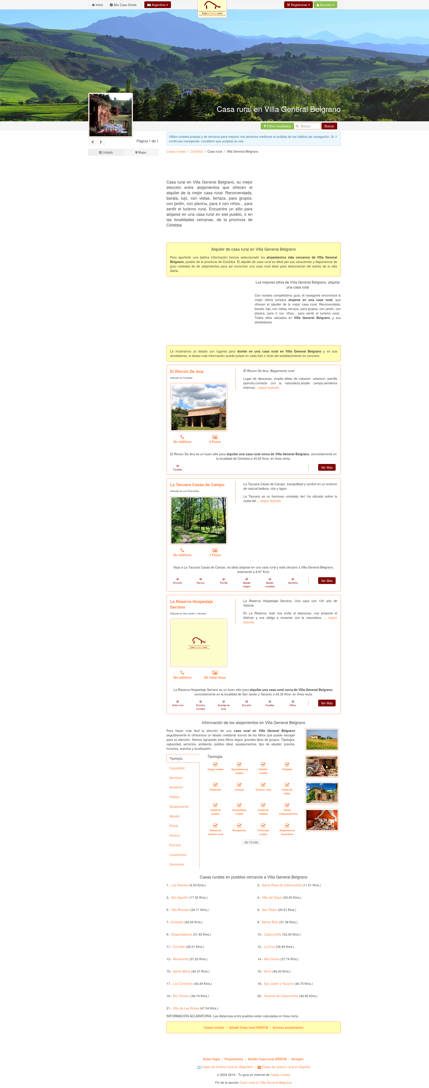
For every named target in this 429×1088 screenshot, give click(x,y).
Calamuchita (273, 934)
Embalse (177, 922)
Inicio (99, 4)
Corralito (179, 946)
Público (174, 797)
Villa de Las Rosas (186, 1008)
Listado (107, 152)
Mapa (141, 152)
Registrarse (299, 4)
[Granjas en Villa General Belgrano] (239, 785)
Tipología (176, 758)
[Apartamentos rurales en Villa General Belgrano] (239, 764)
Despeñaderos (181, 934)
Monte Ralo (270, 922)
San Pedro (269, 909)
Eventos (175, 845)
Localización (178, 854)
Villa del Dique (272, 897)
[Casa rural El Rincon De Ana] (198, 407)
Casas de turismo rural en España (285, 1066)
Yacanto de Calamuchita (281, 996)
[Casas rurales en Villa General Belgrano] (215, 764)
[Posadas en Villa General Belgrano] (287, 764)
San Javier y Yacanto (279, 983)
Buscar (329, 126)
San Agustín (179, 897)
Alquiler (174, 816)
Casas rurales (176, 151)
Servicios (175, 777)
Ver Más (327, 467)
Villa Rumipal (180, 909)
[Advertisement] (247, 168)
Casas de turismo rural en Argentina (227, 1066)
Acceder (325, 4)
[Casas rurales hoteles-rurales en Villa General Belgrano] (263, 764)
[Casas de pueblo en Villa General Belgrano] (215, 805)
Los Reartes (179, 885)
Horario (174, 835)
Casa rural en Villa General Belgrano (266, 1082)
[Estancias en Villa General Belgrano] (215, 785)
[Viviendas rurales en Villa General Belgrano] (263, 825)
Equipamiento (179, 806)
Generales (176, 864)
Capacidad (177, 768)
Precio (173, 825)
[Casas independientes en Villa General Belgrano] (287, 805)
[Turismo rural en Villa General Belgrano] (263, 785)
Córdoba (197, 151)
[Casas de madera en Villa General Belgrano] (263, 805)
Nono (267, 971)
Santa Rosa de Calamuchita (282, 885)
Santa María (181, 971)
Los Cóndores (183, 983)
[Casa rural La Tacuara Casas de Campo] (198, 520)
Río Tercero (181, 996)
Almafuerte (180, 959)
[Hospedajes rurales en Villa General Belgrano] (239, 805)
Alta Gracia (272, 959)
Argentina (158, 4)
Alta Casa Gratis (125, 4)
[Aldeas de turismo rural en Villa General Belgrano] (215, 825)
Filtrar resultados (278, 126)
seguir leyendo (268, 387)
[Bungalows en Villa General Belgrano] (239, 825)
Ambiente (176, 787)
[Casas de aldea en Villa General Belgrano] (287, 785)
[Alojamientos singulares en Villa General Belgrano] (287, 825)
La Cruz (269, 946)
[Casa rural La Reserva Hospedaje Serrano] (198, 643)
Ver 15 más (251, 842)
